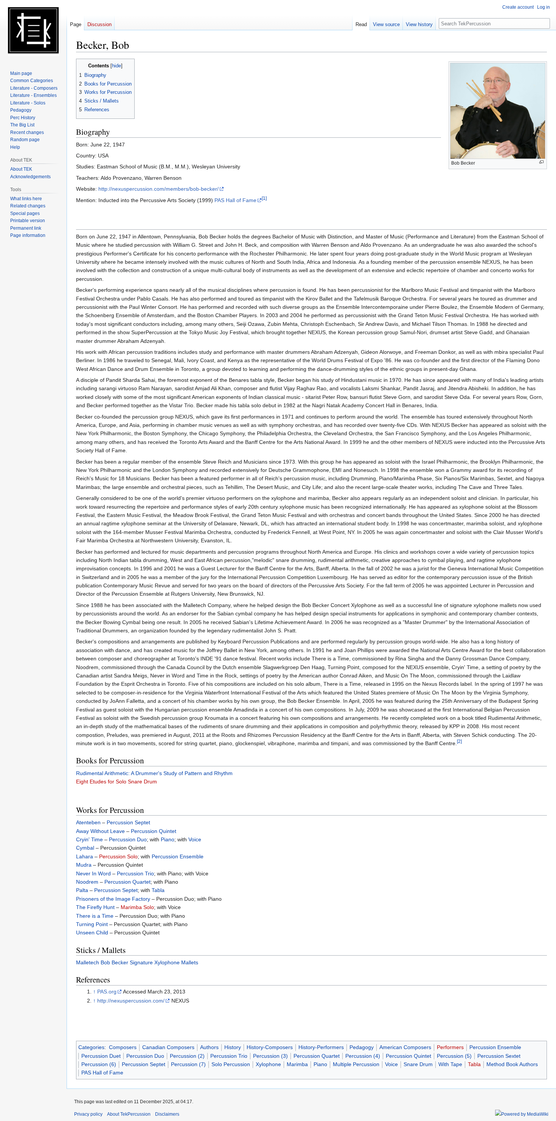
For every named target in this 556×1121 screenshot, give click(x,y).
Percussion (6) (98, 1064)
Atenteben (88, 822)
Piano (167, 839)
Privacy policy (88, 1114)
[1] (264, 198)
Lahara (84, 856)
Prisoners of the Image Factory (113, 899)
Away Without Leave (100, 831)
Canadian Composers (168, 1047)
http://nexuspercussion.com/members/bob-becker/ (158, 189)
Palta (82, 890)
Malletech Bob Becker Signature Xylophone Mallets (137, 962)
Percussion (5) (454, 1056)
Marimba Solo (137, 907)
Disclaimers (167, 1114)
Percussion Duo (128, 839)
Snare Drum (418, 1064)
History (232, 1047)
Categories (91, 1047)
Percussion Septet (128, 822)
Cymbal (85, 848)
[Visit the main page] (33, 30)
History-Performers (321, 1047)
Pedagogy (361, 1047)
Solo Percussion (230, 1064)
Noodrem (87, 882)
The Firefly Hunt (95, 907)
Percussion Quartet (127, 882)
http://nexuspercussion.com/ (131, 1001)
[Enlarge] (541, 162)
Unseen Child (92, 932)
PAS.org (106, 992)
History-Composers (270, 1047)
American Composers (405, 1047)
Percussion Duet (101, 1056)
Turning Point (92, 924)
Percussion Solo (118, 856)
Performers (450, 1047)
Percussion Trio (135, 873)
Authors (209, 1047)
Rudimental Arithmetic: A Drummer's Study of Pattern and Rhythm (154, 773)
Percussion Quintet (153, 831)
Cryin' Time (89, 839)
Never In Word (93, 873)
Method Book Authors (512, 1064)
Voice (194, 839)
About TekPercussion (129, 1114)
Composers (123, 1047)
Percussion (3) (270, 1056)
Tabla (158, 890)
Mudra (84, 865)
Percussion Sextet (498, 1056)
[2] (459, 741)
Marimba (297, 1064)
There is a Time (94, 916)
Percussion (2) (187, 1056)
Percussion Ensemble (177, 856)
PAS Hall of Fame (235, 200)
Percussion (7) (188, 1064)
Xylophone (268, 1064)
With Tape (450, 1064)
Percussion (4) (362, 1056)
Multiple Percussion (356, 1064)
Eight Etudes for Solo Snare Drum (116, 781)
